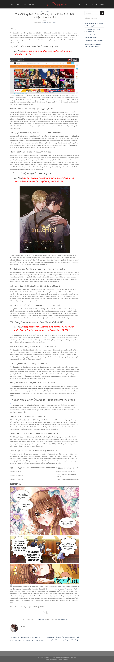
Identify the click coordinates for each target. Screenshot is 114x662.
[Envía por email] (46, 612)
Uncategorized (44, 11)
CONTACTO (31, 4)
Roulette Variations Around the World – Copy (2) (94, 24)
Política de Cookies (63, 659)
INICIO (11, 4)
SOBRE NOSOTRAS (21, 4)
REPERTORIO (89, 4)
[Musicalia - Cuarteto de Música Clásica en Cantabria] (57, 4)
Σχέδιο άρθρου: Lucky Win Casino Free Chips (93, 30)
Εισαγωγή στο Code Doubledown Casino (91, 36)
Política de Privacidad (51, 659)
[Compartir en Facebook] (43, 612)
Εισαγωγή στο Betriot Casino (94, 40)
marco (54, 22)
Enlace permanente (62, 619)
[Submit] (102, 13)
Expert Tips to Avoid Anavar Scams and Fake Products (93, 45)
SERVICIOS (81, 4)
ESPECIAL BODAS (99, 4)
